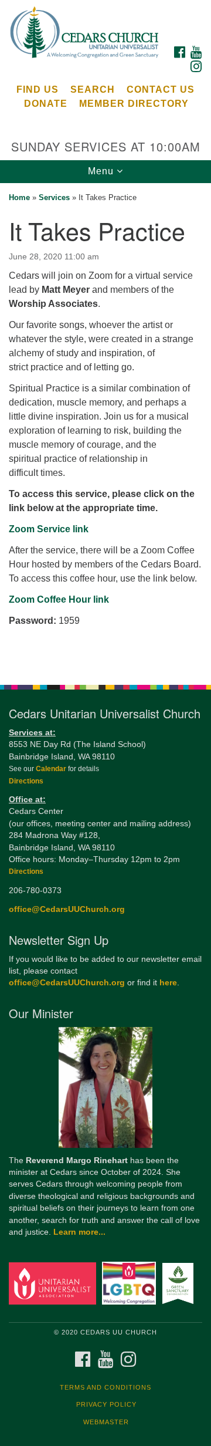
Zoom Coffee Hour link (59, 599)
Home (19, 197)
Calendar (52, 769)
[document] (105, 427)
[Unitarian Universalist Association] (54, 1282)
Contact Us (161, 89)
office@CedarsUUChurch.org (67, 909)
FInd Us (37, 89)
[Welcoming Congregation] (131, 1282)
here (168, 982)
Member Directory (134, 104)
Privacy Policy (106, 1404)
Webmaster (106, 1421)
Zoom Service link (49, 529)
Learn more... (79, 1232)
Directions (26, 781)
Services (54, 197)
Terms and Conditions (105, 1387)
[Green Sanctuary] (179, 1282)
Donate (45, 104)
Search (92, 89)
